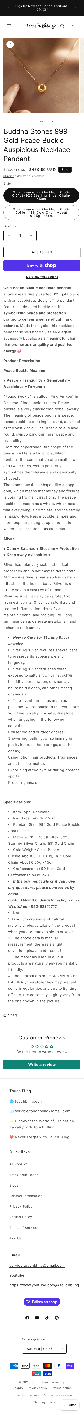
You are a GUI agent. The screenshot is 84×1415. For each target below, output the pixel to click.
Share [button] (13, 1015)
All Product (18, 1164)
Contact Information (25, 1196)
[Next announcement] (75, 8)
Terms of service (28, 1395)
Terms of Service (23, 1228)
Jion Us (15, 1238)
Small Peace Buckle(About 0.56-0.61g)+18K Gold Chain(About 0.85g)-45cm (41, 212)
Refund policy (61, 1388)
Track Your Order (23, 1175)
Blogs (13, 1185)
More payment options (42, 276)
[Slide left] (32, 122)
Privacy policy (37, 1388)
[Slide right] (52, 122)
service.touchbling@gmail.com (37, 1265)
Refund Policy (20, 1217)
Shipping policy (44, 1402)
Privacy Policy (21, 1206)
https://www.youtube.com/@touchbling (44, 1285)
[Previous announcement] (9, 8)
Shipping (9, 175)
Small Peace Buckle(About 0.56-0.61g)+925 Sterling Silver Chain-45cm (41, 195)
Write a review (42, 1064)
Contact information (58, 1395)
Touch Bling (40, 1382)
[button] (9, 26)
